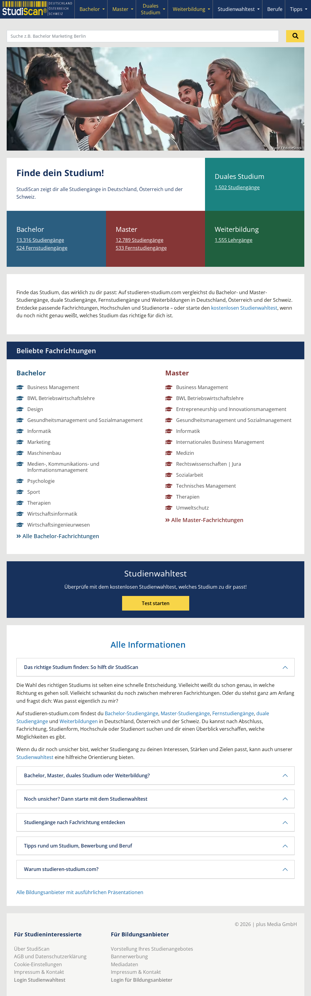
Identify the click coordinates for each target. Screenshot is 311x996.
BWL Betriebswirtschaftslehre (61, 398)
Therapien (39, 503)
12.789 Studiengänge (139, 240)
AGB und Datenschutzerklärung (50, 956)
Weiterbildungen (79, 721)
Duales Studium (150, 9)
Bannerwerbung (129, 956)
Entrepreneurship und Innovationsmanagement (231, 409)
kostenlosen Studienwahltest (244, 308)
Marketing (38, 442)
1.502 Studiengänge (237, 187)
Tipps (296, 9)
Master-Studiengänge (185, 713)
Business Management (53, 387)
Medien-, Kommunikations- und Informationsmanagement (63, 467)
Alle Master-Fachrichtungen (206, 520)
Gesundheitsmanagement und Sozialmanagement (85, 420)
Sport (33, 492)
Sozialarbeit (189, 475)
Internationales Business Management (220, 442)
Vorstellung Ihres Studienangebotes (152, 949)
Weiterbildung (189, 9)
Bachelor (90, 9)
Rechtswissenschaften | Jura (208, 464)
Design (35, 409)
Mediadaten (124, 964)
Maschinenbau (44, 453)
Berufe (274, 9)
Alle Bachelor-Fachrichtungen (60, 536)
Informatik (39, 431)
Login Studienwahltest (39, 980)
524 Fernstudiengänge (41, 248)
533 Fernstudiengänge (141, 248)
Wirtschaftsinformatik (52, 514)
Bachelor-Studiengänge (131, 713)
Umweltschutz (192, 508)
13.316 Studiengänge (40, 240)
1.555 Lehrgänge (233, 240)
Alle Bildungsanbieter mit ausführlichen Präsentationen (79, 892)
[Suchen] (295, 36)
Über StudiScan (32, 949)
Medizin (185, 453)
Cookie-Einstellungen (38, 964)
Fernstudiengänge (233, 713)
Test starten (155, 603)
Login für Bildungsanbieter (142, 980)
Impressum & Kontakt (39, 972)
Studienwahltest (236, 9)
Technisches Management (206, 486)
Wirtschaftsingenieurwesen (58, 525)
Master (120, 9)
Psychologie (41, 481)
